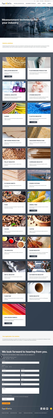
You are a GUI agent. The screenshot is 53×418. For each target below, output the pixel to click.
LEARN (8, 76)
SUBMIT (6, 403)
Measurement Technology (8, 5)
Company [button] (49, 3)
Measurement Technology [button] (31, 3)
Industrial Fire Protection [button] (19, 3)
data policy (26, 396)
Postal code (22, 373)
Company (3, 360)
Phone (22, 382)
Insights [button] (44, 3)
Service (39, 3)
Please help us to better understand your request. (9, 357)
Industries (14, 5)
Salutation (3, 365)
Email (3, 382)
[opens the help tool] (1, 357)
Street (3, 373)
